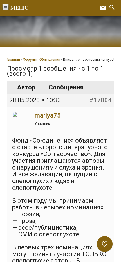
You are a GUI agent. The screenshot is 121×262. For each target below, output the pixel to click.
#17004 (100, 100)
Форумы (30, 60)
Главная (13, 60)
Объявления (49, 60)
